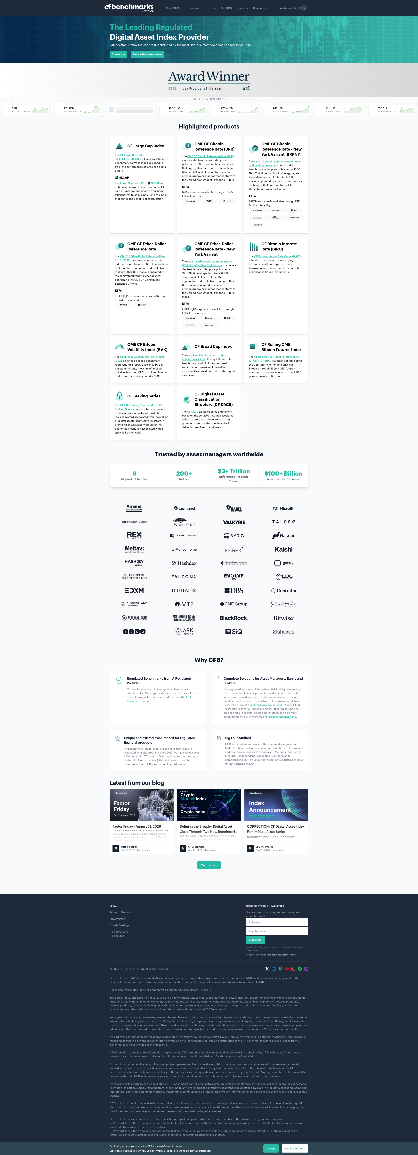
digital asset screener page (279, 716)
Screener (242, 7)
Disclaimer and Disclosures (119, 933)
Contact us (118, 54)
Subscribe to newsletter (147, 54)
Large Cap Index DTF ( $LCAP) (140, 182)
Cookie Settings (119, 925)
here (295, 751)
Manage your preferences (282, 954)
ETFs (213, 7)
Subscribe (255, 939)
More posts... (209, 864)
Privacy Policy (118, 918)
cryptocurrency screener (268, 704)
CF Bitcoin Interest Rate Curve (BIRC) (277, 256)
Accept (271, 1148)
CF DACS (226, 7)
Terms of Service (120, 912)
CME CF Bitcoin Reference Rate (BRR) (210, 156)
